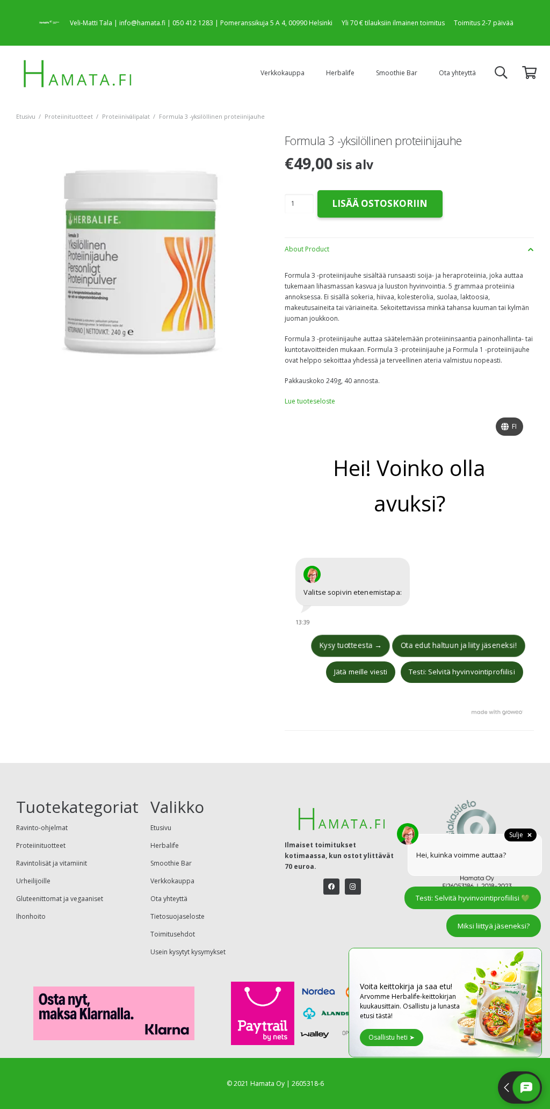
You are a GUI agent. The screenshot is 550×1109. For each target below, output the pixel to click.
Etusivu (25, 116)
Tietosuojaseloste (177, 916)
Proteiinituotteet (69, 116)
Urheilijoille (33, 880)
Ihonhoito (31, 916)
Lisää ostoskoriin (380, 203)
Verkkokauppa (172, 880)
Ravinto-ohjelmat (42, 827)
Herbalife (164, 845)
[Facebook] (331, 886)
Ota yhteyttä (168, 898)
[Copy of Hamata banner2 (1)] (78, 72)
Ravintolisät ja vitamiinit (51, 863)
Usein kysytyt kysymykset (188, 951)
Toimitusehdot (172, 934)
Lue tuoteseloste (310, 401)
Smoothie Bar (171, 863)
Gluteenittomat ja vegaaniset (59, 898)
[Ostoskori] (529, 73)
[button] (310, 72)
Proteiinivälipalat (126, 116)
